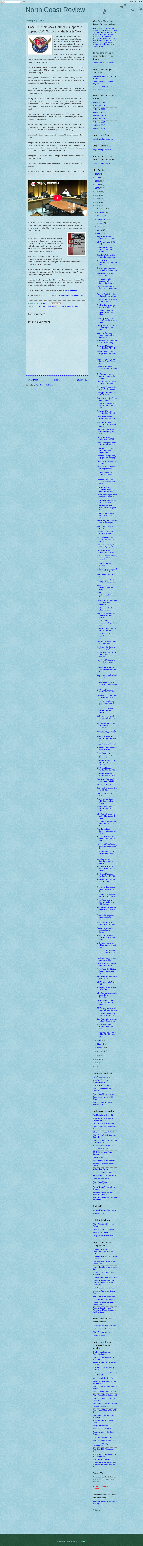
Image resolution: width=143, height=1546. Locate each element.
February (100, 1048)
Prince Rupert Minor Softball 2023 (105, 1395)
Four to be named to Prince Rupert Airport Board (107, 399)
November (101, 212)
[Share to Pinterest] (60, 303)
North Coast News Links (102, 1077)
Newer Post (32, 380)
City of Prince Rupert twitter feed (104, 1132)
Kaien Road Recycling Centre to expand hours (106, 923)
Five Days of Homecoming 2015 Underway (106, 642)
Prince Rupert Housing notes (103, 1094)
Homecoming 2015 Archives (104, 564)
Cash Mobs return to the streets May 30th (106, 533)
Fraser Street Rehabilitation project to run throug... (107, 342)
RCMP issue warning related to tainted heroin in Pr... (107, 595)
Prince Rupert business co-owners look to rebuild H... (107, 823)
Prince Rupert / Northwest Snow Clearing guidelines (104, 88)
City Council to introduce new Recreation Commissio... (106, 762)
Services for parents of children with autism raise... (105, 808)
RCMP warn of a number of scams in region (107, 748)
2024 (97, 174)
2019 (97, 192)
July (99, 226)
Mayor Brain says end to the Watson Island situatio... (106, 615)
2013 (97, 1059)
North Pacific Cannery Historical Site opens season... (105, 1026)
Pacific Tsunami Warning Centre (104, 1175)
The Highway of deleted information (105, 275)
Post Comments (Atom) (44, 385)
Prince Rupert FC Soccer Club (104, 1441)
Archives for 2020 (99, 115)
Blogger (83, 1541)
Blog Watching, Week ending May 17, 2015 (105, 551)
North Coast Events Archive (103, 139)
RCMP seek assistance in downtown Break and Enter (106, 515)
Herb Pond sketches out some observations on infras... (106, 838)
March (99, 1044)
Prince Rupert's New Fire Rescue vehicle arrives (106, 895)
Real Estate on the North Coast (104, 1296)
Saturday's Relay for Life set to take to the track (106, 256)
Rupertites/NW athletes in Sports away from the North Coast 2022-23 (105, 1465)
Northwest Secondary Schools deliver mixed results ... (106, 482)
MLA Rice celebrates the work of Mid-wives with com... (106, 816)
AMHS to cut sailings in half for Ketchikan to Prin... (107, 696)
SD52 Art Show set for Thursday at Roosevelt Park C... (106, 937)
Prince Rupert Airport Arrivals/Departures (100, 1183)
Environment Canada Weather (104, 1160)
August (100, 223)
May (99, 233)
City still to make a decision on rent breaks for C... (107, 301)
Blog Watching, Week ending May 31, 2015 (105, 238)
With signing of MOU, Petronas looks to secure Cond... (107, 424)
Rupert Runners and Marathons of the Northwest (104, 1455)
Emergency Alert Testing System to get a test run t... (106, 881)
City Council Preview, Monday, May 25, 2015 (106, 418)
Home (57, 380)
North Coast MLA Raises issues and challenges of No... (107, 846)
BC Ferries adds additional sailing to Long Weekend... (106, 654)
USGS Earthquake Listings (102, 1172)
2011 (97, 1066)
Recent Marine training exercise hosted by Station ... (105, 930)
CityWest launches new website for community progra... (106, 376)
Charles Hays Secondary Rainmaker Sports (102, 1353)
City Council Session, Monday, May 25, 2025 (106, 412)
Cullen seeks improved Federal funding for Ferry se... (106, 718)
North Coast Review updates (103, 63)
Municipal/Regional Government (104, 1210)
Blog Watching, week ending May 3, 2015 (107, 977)
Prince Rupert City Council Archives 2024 (102, 1103)
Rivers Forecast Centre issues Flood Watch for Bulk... (106, 703)
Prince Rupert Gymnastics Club (104, 1392)
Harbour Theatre (99, 1335)
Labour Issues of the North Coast (105, 1277)
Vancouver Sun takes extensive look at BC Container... (105, 335)
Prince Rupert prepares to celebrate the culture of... (106, 444)
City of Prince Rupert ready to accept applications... (107, 496)
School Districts (98, 1213)
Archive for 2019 (99, 119)
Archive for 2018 (99, 122)
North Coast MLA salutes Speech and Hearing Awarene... (106, 662)
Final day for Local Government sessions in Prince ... (106, 831)
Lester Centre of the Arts (101, 1329)
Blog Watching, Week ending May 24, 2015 (105, 438)
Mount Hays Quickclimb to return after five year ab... (107, 383)
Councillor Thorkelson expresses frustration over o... (105, 312)
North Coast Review (55, 9)
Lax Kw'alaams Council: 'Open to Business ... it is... (106, 636)
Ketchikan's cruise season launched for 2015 (106, 959)
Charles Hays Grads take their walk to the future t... (107, 269)
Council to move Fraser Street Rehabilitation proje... (105, 405)
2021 (97, 185)
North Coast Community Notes (104, 1288)
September (101, 219)
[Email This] (52, 303)
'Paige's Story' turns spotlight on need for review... (105, 587)
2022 (97, 181)
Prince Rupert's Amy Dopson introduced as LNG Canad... (106, 902)
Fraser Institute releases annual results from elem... (106, 917)
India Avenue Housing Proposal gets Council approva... (106, 868)
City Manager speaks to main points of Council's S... (106, 669)
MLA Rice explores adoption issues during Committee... (107, 995)
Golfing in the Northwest (101, 1459)
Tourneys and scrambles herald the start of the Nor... (106, 889)
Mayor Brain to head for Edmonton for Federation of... (107, 288)
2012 (97, 1063)
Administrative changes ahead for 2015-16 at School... (105, 249)
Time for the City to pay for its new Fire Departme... (106, 388)
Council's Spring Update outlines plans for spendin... (105, 710)
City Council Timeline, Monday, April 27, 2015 (106, 875)
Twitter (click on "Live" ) (101, 163)
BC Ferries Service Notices (103, 1145)
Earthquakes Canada (100, 1169)
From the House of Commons (104, 1229)
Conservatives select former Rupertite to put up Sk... (107, 369)
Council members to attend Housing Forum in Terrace (107, 677)
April (99, 1040)
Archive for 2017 (99, 125)
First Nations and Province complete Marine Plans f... (106, 909)
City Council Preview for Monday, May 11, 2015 (106, 774)
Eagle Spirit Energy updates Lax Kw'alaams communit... (107, 602)
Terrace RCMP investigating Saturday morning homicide (107, 558)
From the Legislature (100, 1232)
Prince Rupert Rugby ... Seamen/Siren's (101, 1445)
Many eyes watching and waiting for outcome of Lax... (106, 853)
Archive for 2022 (99, 109)
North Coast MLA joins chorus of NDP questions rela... (107, 623)
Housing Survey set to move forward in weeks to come (107, 320)
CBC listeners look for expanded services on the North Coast (56, 307)
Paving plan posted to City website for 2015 (106, 394)
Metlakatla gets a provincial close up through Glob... (107, 570)
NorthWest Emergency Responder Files (101, 1081)
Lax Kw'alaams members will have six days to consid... (106, 1002)
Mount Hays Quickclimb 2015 (103, 1378)
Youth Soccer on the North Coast (105, 1403)
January (100, 1051)
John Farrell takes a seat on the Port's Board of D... (107, 1020)
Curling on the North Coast (102, 1437)
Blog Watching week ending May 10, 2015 (107, 789)
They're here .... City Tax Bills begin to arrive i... (106, 468)
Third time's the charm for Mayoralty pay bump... (106, 648)
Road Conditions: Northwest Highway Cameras (103, 1119)
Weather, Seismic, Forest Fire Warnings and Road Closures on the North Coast (104, 1310)
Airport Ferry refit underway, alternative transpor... (107, 522)
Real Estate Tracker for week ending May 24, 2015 (105, 432)
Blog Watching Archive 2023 (103, 150)
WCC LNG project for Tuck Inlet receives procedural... (107, 725)
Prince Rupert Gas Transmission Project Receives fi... (105, 755)
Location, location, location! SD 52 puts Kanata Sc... (106, 581)
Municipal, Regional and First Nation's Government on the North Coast (103, 1283)
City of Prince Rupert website (103, 1123)
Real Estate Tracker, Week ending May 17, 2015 (106, 546)
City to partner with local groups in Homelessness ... (107, 684)
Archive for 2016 (99, 128)
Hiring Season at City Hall (106, 744)
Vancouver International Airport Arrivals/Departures (104, 1193)
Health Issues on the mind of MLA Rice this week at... (106, 1034)
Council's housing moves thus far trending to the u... (106, 952)
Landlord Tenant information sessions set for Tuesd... (107, 732)
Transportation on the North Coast (105, 1299)
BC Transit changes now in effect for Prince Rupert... (107, 1009)
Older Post (82, 380)
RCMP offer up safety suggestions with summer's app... (105, 450)
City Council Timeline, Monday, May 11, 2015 (106, 691)
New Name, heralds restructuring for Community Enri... (104, 281)
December (101, 209)
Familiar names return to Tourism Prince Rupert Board (106, 361)
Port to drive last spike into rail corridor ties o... (106, 609)
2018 (97, 195)
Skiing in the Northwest (101, 1426)
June (99, 230)
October (100, 216)
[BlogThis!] (54, 303)
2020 (97, 188)
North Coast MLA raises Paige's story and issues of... (106, 354)
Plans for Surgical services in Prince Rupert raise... (106, 295)
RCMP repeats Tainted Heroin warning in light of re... (106, 508)
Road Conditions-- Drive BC (103, 1115)
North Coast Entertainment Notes (105, 1326)
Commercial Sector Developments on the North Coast (103, 1251)
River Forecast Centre (101, 1179)
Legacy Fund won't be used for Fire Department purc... (107, 327)
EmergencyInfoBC (99, 1157)
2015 (97, 206)
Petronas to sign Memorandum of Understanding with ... (105, 489)
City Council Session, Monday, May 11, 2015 (106, 769)
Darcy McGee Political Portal (103, 1236)
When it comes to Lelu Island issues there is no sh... (106, 738)
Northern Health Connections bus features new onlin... (107, 262)
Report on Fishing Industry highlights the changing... (106, 457)
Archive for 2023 (99, 106)
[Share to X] (56, 303)
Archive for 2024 (99, 102)
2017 (97, 199)
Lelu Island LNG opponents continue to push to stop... (107, 964)
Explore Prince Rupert (101, 1085)
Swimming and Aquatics (101, 1407)
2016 (97, 202)
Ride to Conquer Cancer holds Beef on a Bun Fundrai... (106, 801)
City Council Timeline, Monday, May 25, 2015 (106, 347)
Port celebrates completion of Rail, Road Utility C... (106, 501)
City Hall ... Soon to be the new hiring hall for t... (106, 629)
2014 (97, 1056)
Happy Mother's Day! (104, 784)
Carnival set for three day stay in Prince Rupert (106, 1014)
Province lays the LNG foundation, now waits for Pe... (107, 474)
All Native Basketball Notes (103, 1429)
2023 (97, 177)
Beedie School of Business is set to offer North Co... (106, 306)
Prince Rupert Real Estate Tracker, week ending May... (106, 971)
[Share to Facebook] (58, 303)
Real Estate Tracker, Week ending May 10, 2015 (106, 780)
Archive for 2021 (99, 112)
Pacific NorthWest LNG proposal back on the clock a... (105, 539)
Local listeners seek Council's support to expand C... (105, 861)
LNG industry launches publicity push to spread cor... (106, 945)
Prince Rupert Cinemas (101, 1332)
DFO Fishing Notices (100, 1149)
